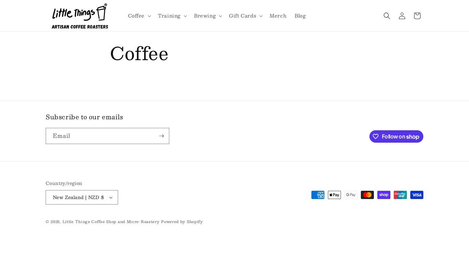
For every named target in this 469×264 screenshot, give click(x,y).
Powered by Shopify (182, 221)
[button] (139, 15)
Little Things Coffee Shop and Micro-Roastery (111, 221)
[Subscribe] (161, 136)
